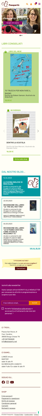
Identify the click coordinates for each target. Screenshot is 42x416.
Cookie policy (28, 414)
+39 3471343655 (8, 339)
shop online (7, 241)
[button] (38, 131)
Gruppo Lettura (16, 192)
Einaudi (6, 194)
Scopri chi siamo (13, 23)
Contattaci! (21, 268)
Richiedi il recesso (8, 408)
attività (6, 192)
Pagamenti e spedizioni (10, 398)
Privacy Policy (18, 414)
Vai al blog (35, 248)
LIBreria (12, 191)
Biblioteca (20, 191)
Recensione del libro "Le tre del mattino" (13, 206)
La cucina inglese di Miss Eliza (13, 183)
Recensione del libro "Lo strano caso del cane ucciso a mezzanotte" (13, 231)
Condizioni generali (9, 403)
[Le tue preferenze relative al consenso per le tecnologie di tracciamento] (38, 412)
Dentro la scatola (16, 143)
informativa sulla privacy (21, 309)
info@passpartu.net (9, 342)
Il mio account (7, 396)
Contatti (5, 406)
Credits (36, 414)
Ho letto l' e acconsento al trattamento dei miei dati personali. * (20, 311)
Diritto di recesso (8, 401)
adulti (5, 191)
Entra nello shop (21, 159)
